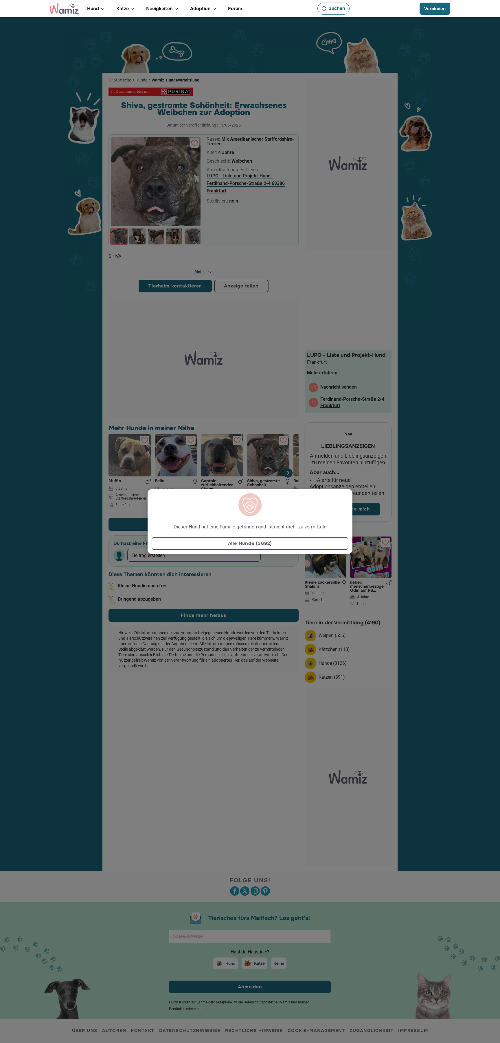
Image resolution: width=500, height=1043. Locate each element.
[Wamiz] (64, 8)
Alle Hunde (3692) (250, 543)
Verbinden (435, 9)
